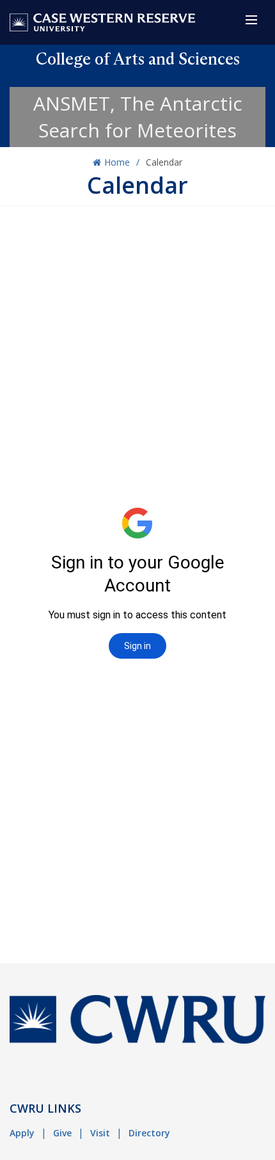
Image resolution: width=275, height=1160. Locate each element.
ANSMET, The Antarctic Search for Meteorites (137, 116)
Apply (22, 1133)
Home (117, 162)
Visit (100, 1133)
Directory (149, 1133)
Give (62, 1133)
